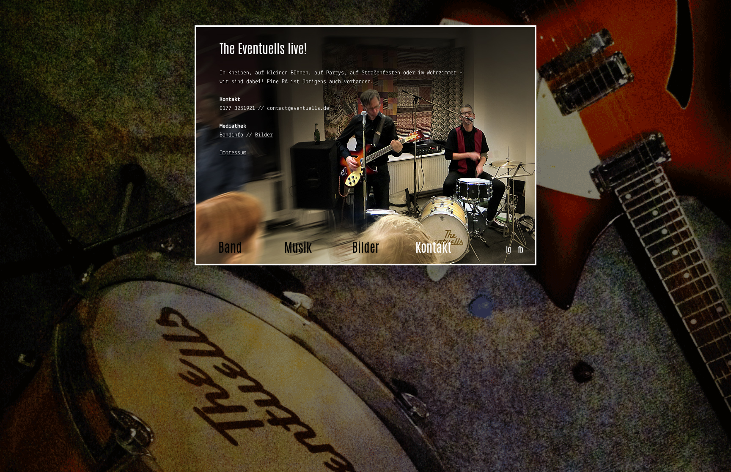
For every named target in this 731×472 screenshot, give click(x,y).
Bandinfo (231, 135)
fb (520, 249)
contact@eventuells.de (298, 108)
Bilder (264, 135)
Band (230, 247)
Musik (298, 247)
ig (508, 249)
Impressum (233, 153)
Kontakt (433, 247)
